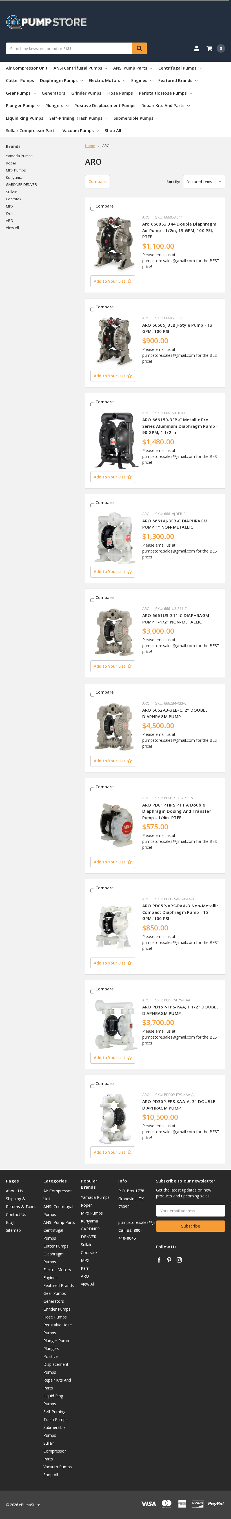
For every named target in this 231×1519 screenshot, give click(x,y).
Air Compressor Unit (27, 68)
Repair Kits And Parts (163, 105)
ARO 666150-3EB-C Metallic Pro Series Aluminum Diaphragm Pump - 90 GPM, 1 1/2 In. (180, 426)
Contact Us (16, 1214)
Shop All (113, 130)
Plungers (54, 105)
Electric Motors (104, 80)
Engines (139, 80)
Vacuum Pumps (78, 130)
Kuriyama (14, 177)
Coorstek (13, 198)
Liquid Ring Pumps (24, 118)
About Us (14, 1190)
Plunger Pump (20, 105)
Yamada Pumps (19, 155)
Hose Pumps (120, 93)
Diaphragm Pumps (59, 80)
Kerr (9, 213)
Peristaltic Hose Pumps (163, 93)
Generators (53, 93)
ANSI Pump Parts (130, 68)
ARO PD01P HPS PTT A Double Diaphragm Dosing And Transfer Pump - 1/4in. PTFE (176, 811)
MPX (10, 206)
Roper (11, 163)
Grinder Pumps (86, 93)
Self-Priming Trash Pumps (76, 118)
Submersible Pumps (134, 118)
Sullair (11, 191)
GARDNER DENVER (21, 184)
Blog (10, 1222)
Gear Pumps (18, 93)
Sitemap (13, 1230)
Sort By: (173, 181)
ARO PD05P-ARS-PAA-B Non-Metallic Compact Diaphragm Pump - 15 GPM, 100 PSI (180, 912)
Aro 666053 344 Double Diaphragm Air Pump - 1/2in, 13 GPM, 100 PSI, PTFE (179, 230)
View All (12, 227)
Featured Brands (175, 80)
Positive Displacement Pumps (105, 105)
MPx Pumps (16, 170)
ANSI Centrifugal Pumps (78, 68)
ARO (9, 220)
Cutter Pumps (20, 80)
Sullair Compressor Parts (31, 130)
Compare (97, 181)
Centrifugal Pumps (177, 68)
